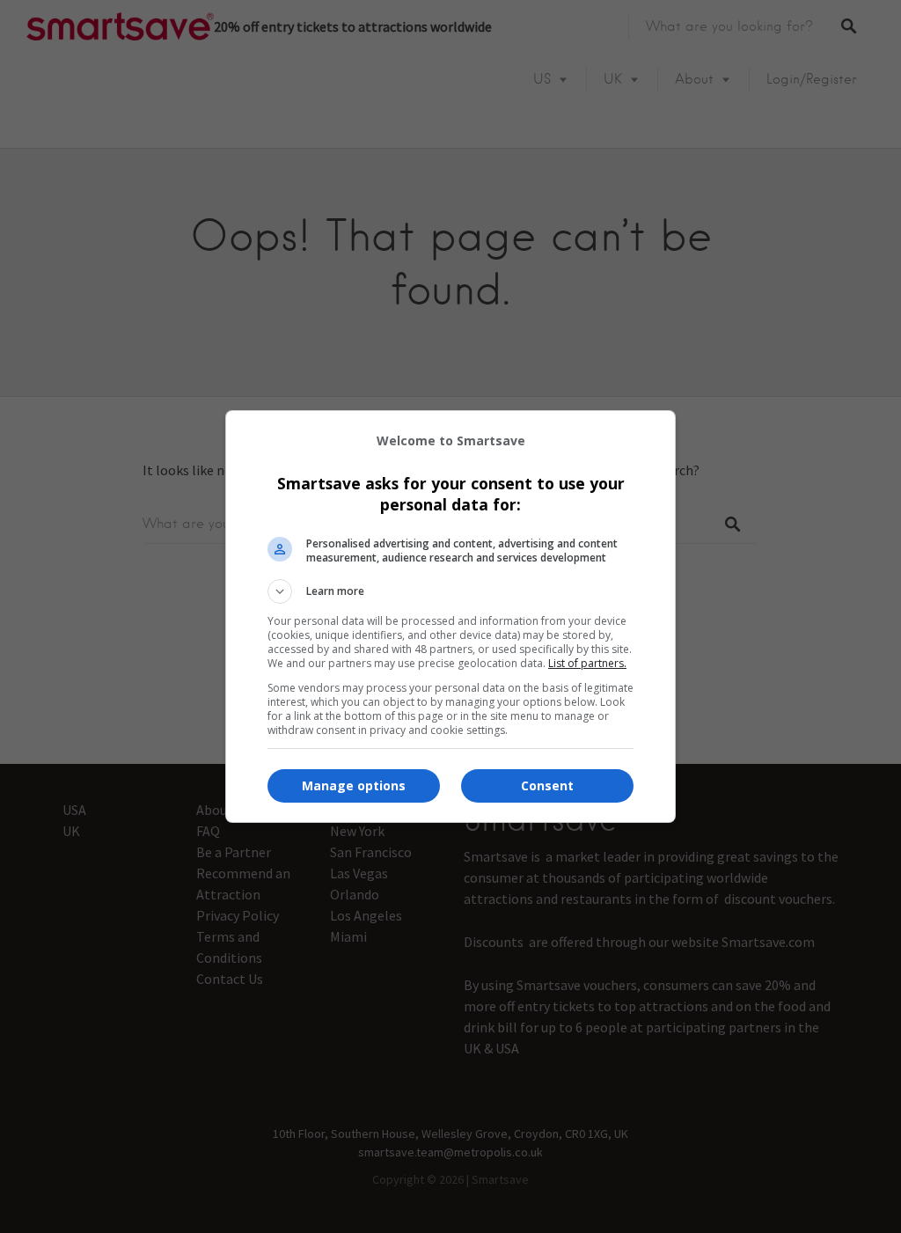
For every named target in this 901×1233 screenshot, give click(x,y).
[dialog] (450, 616)
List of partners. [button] (587, 663)
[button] (450, 591)
